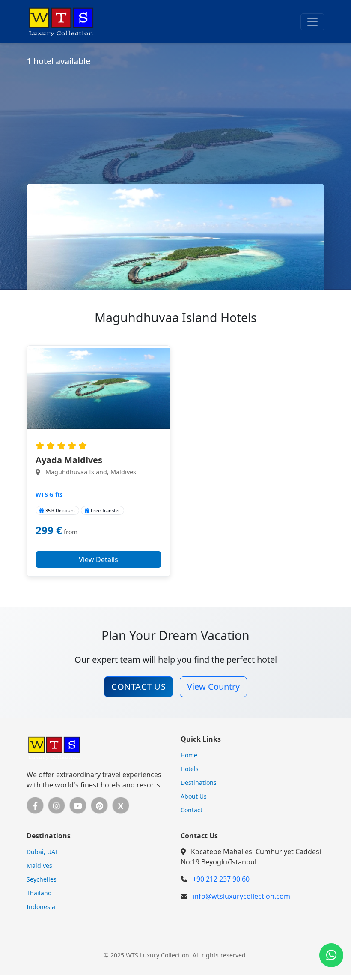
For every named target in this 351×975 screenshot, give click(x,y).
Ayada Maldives (69, 460)
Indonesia (41, 907)
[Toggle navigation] (312, 21)
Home (189, 755)
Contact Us (138, 686)
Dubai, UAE (43, 852)
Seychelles (42, 879)
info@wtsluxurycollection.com (241, 896)
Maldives (39, 865)
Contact (191, 810)
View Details (98, 559)
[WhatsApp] (331, 955)
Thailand (39, 893)
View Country (213, 686)
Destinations (199, 782)
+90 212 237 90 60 (221, 879)
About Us (194, 796)
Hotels (190, 769)
